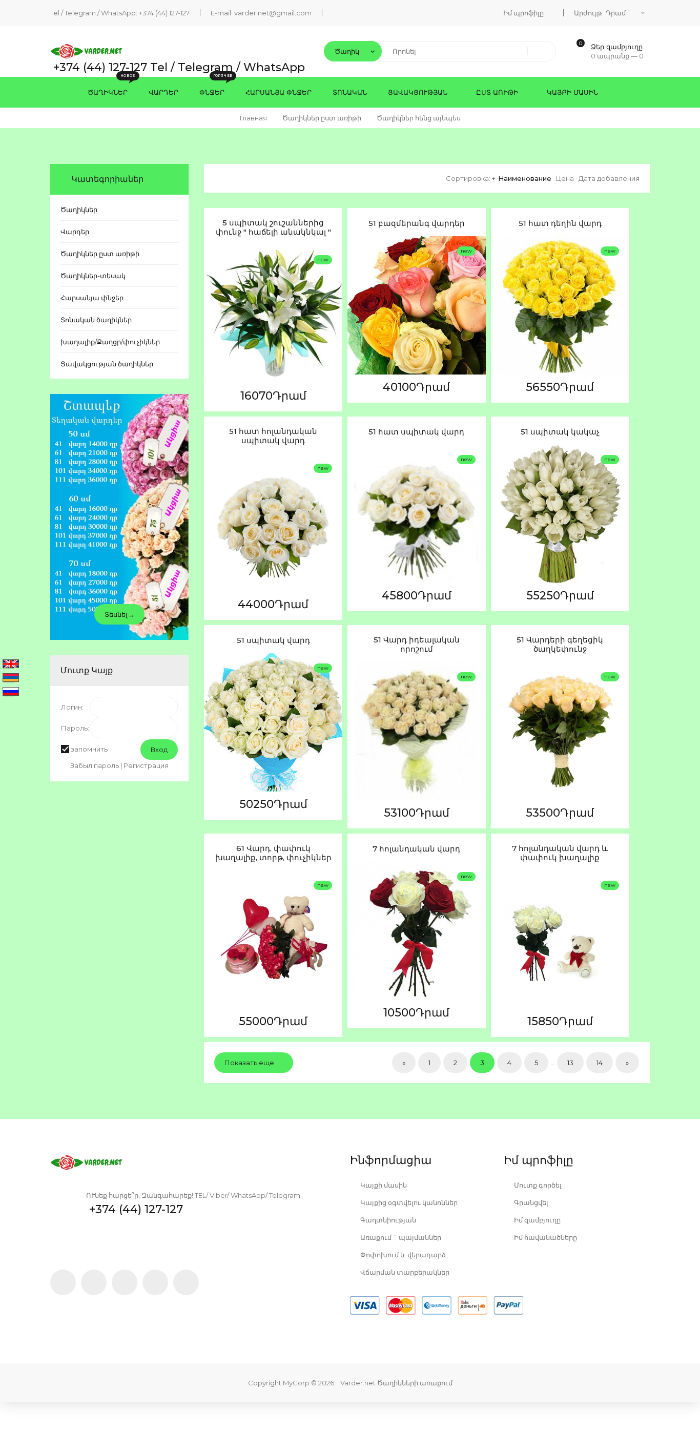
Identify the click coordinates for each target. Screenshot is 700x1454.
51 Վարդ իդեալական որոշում (417, 644)
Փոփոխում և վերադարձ (402, 1255)
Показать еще (249, 1062)
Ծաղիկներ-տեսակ (93, 276)
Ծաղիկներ (78, 209)
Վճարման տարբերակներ (404, 1272)
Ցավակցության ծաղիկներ (106, 364)
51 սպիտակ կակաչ (560, 432)
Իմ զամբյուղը (536, 1220)
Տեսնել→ (119, 614)
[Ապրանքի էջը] (214, 350)
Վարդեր (74, 231)
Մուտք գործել (537, 1185)
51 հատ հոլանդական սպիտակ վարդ (273, 436)
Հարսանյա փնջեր (91, 298)
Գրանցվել (530, 1202)
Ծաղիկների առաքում (414, 1383)
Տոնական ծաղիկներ (96, 320)
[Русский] (11, 692)
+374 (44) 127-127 (164, 13)
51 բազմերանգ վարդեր (416, 223)
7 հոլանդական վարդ (416, 849)
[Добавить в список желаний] (214, 302)
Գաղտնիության (387, 1220)
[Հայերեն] (11, 678)
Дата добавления (609, 178)
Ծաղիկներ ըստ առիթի (99, 254)
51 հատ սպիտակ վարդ (416, 432)
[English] (11, 664)
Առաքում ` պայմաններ (400, 1237)
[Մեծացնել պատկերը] (214, 326)
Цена (565, 178)
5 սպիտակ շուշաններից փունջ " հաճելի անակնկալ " (273, 227)
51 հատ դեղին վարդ (560, 223)
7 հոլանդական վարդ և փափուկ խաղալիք (560, 853)
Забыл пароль (94, 765)
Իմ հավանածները (544, 1237)
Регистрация (146, 765)
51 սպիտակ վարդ (273, 640)
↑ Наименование (521, 178)
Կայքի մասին (383, 1185)
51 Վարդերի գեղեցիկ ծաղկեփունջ (560, 644)
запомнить (89, 749)
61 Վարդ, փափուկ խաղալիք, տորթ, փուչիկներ (273, 853)
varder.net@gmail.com (273, 13)
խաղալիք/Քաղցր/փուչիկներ (110, 342)
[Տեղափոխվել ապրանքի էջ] (273, 314)
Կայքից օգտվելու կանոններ (408, 1202)
